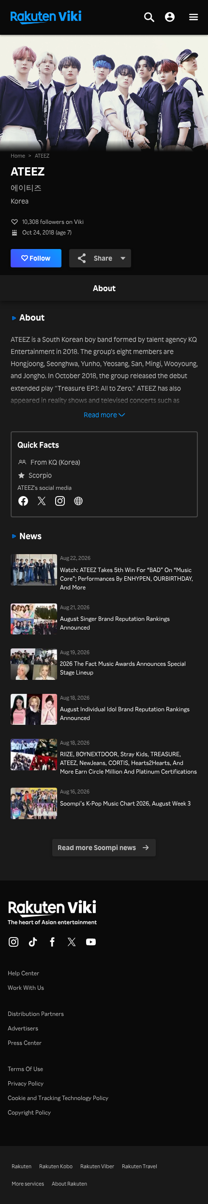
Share (103, 258)
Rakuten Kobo (56, 1166)
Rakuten (21, 1166)
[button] (193, 18)
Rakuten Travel (139, 1166)
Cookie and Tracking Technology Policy (58, 1097)
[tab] (104, 288)
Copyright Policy (29, 1112)
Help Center (23, 973)
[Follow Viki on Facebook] (52, 945)
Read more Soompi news (97, 847)
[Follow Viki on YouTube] (91, 945)
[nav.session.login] (170, 17)
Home (18, 155)
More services (28, 1183)
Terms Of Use (25, 1068)
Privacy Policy (26, 1083)
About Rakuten (69, 1183)
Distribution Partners (36, 1013)
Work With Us (26, 987)
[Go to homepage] (46, 16)
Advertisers (23, 1028)
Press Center (25, 1042)
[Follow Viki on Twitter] (71, 945)
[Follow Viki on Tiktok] (33, 945)
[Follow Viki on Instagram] (13, 945)
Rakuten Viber (97, 1166)
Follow (40, 258)
